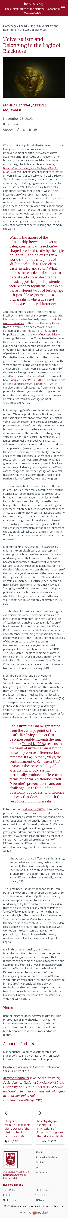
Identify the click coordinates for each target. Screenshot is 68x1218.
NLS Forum (41, 1172)
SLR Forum (40, 1200)
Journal (39, 1167)
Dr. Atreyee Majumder (16, 1067)
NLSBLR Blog (41, 1195)
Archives (40, 1162)
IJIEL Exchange (42, 1190)
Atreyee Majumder (16, 1078)
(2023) (34, 809)
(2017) (27, 380)
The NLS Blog (27, 25)
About (39, 1152)
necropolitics (49, 334)
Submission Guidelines (47, 1157)
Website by (25, 1212)
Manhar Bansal (17, 105)
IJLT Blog (7, 1195)
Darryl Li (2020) (34, 744)
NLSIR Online (10, 1200)
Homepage (10, 25)
